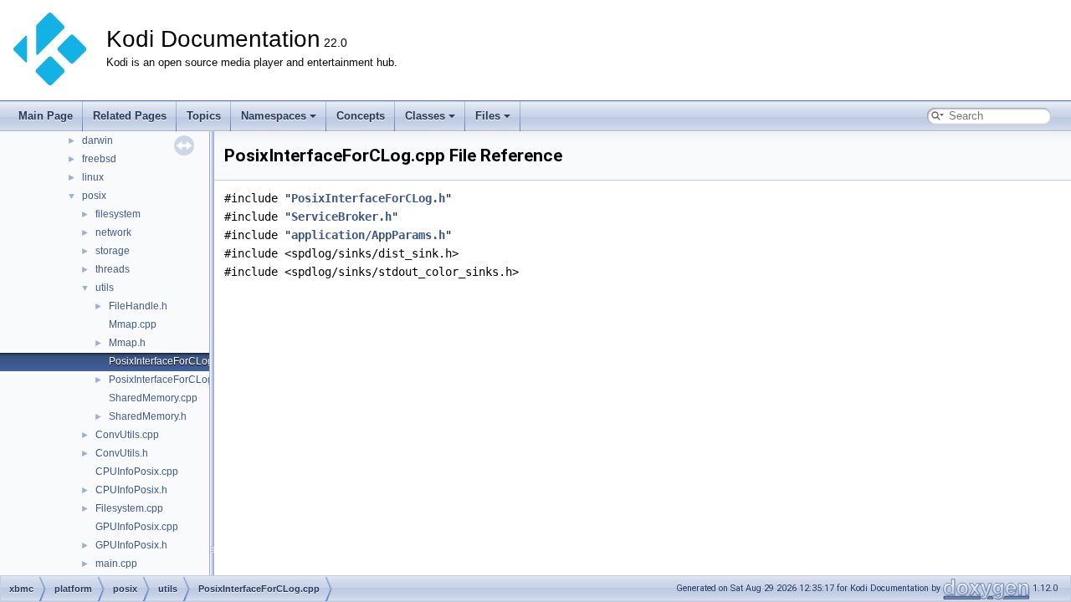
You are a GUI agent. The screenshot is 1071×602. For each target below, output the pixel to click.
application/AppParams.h (368, 235)
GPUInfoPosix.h (131, 545)
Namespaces (273, 116)
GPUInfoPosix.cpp (136, 527)
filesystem (118, 214)
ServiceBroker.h (341, 216)
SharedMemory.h (148, 416)
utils (104, 287)
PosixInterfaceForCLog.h (165, 379)
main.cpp (116, 563)
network (113, 232)
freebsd (99, 159)
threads (112, 269)
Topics (204, 116)
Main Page (45, 116)
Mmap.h (127, 343)
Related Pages (130, 116)
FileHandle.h (138, 306)
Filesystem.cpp (129, 508)
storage (112, 251)
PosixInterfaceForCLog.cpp (171, 361)
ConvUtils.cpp (127, 435)
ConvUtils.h (121, 453)
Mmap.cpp (132, 324)
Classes (425, 116)
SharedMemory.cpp (153, 398)
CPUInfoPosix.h (131, 490)
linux (93, 177)
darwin (97, 140)
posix (94, 196)
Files (487, 116)
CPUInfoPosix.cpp (136, 471)
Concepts (360, 116)
